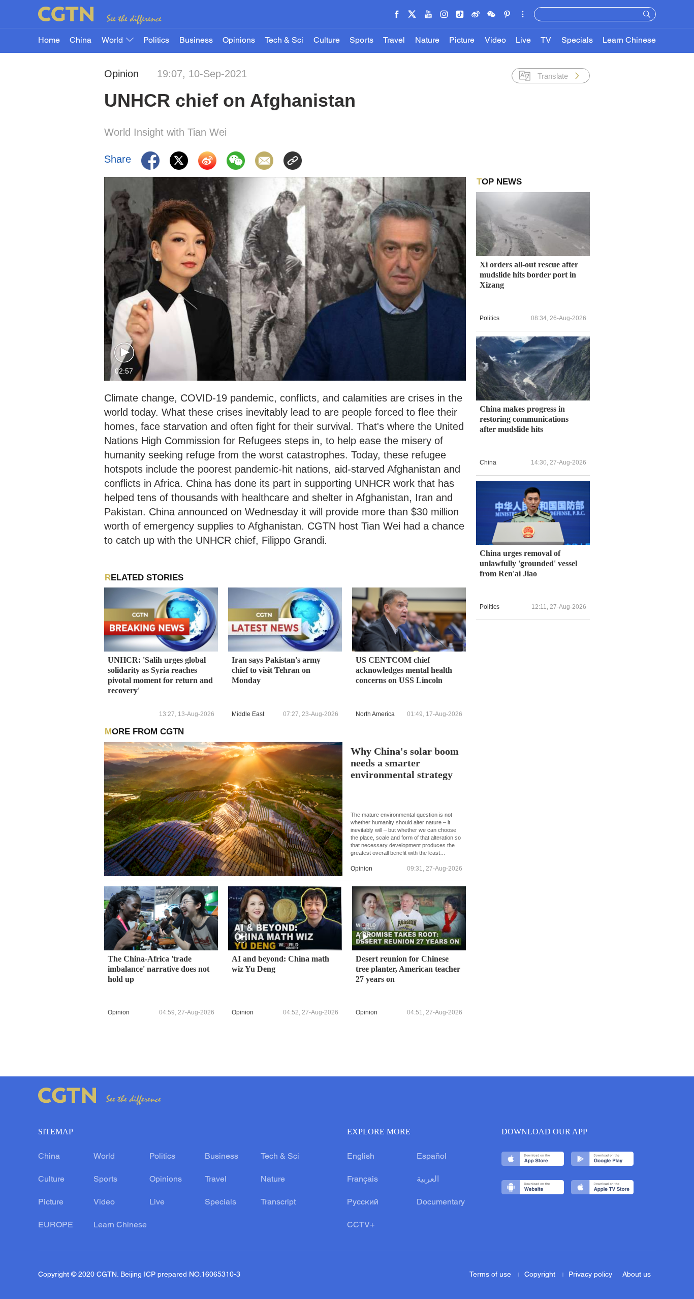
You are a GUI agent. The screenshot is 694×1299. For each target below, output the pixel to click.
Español (432, 1156)
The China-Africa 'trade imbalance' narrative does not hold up (158, 968)
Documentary (441, 1202)
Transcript (278, 1202)
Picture (462, 40)
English (360, 1156)
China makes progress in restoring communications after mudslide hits (524, 419)
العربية (428, 1179)
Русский (362, 1202)
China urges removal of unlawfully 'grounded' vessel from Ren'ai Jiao (528, 563)
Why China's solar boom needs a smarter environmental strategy (405, 763)
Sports (361, 40)
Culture (326, 40)
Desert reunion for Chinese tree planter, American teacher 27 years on (408, 968)
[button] (124, 353)
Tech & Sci (284, 40)
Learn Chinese (629, 40)
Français (362, 1179)
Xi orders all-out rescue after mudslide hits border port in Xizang (529, 274)
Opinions (239, 40)
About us (636, 1275)
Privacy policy (590, 1275)
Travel (394, 40)
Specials (577, 40)
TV (546, 40)
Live (523, 40)
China (80, 40)
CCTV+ (360, 1225)
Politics (156, 40)
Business (196, 40)
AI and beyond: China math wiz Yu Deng (280, 963)
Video (495, 40)
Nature (427, 40)
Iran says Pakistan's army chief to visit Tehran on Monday (276, 670)
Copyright (540, 1275)
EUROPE (55, 1225)
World (113, 40)
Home (49, 40)
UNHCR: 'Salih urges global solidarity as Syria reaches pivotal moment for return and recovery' (160, 675)
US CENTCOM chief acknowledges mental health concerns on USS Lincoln (404, 670)
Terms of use (491, 1275)
